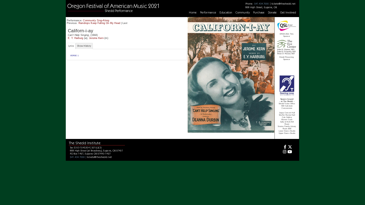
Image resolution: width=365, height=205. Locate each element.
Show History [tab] (84, 45)
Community (243, 12)
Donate (272, 12)
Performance (208, 12)
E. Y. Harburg (75, 38)
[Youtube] (289, 152)
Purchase (259, 12)
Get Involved (288, 12)
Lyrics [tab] (71, 45)
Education (226, 12)
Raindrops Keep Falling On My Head (99, 23)
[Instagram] (284, 152)
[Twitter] (289, 147)
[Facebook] (284, 147)
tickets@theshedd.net (283, 3)
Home (193, 12)
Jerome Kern (96, 38)
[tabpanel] (127, 54)
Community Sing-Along (96, 20)
